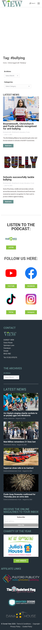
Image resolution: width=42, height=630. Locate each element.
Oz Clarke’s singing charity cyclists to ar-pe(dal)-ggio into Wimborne (20, 414)
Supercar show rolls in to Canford (18, 468)
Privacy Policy (15, 627)
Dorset (21, 183)
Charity (6, 418)
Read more (8, 145)
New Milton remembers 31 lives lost (20, 442)
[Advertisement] (21, 29)
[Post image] (21, 108)
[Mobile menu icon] (38, 3)
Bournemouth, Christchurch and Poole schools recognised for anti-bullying (20, 126)
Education (22, 132)
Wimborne (11, 418)
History (14, 445)
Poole (28, 132)
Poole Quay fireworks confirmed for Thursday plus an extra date (19, 495)
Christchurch (15, 132)
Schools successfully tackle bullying (18, 178)
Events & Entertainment (10, 471)
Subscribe (21, 517)
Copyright (36, 624)
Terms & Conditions (24, 624)
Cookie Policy (27, 627)
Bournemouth (7, 132)
